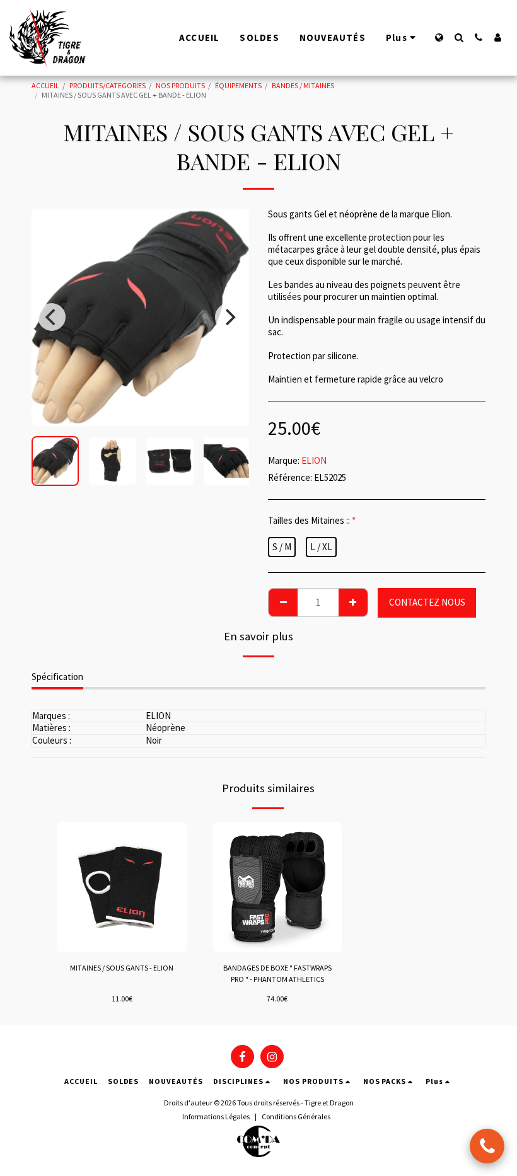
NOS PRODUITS (180, 85)
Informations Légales (216, 1116)
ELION (314, 460)
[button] (459, 37)
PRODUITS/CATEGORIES (107, 85)
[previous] (52, 317)
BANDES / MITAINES (303, 85)
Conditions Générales (296, 1116)
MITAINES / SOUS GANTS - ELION (121, 967)
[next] (229, 317)
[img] (122, 887)
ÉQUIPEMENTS (238, 85)
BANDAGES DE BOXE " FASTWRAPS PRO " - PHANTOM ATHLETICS (277, 973)
